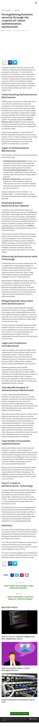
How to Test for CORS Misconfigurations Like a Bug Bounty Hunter (18, 637)
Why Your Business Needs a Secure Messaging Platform (16, 669)
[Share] (10, 62)
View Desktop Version (20, 713)
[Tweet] (15, 62)
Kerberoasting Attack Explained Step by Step (18, 701)
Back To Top (32, 719)
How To (17, 10)
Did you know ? (6, 10)
